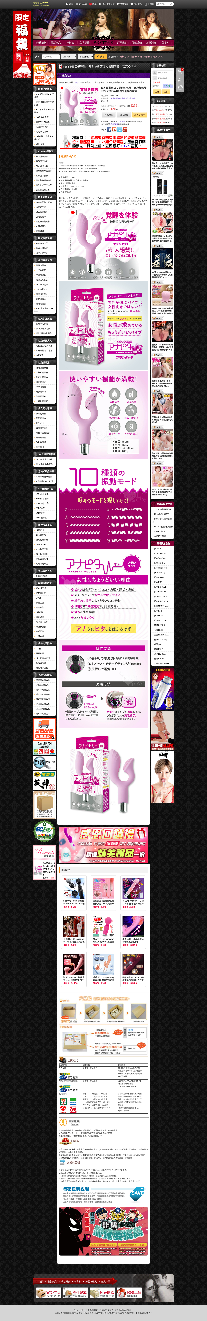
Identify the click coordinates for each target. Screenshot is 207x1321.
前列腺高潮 (40, 442)
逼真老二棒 (40, 207)
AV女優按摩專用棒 (43, 459)
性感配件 (39, 631)
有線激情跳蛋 (41, 243)
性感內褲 (39, 636)
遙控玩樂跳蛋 (41, 253)
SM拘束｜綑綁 (41, 499)
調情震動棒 (40, 217)
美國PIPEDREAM (161, 635)
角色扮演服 (40, 627)
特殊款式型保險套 (43, 185)
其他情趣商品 (41, 564)
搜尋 (102, 56)
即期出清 (39, 144)
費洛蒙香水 (40, 535)
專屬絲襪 (39, 653)
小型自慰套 (40, 270)
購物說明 (96, 4)
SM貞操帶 (39, 508)
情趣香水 (39, 530)
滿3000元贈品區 (42, 694)
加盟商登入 (91, 1281)
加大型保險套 (41, 166)
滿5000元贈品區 (42, 704)
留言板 (165, 42)
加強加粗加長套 (42, 329)
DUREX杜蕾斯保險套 (163, 527)
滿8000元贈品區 (42, 714)
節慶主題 (39, 603)
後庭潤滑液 (40, 396)
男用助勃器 (40, 304)
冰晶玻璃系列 (41, 559)
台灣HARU (158, 659)
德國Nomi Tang (160, 640)
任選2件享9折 (41, 127)
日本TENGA (159, 563)
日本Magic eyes (160, 568)
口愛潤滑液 (40, 382)
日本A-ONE (158, 577)
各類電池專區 (41, 576)
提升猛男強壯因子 (43, 333)
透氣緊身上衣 (41, 668)
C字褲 (37, 598)
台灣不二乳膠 (159, 536)
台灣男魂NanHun (161, 663)
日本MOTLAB (159, 620)
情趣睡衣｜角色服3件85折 (43, 137)
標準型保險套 (41, 156)
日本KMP (157, 611)
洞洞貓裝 (39, 607)
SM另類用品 (40, 518)
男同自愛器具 (41, 428)
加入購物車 (139, 115)
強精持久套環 (41, 324)
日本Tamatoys (159, 573)
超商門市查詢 (123, 1111)
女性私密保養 (41, 549)
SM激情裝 (39, 513)
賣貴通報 (128, 1158)
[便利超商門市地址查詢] (44, 748)
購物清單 (179, 69)
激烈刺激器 (40, 414)
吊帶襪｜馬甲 (41, 622)
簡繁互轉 (124, 4)
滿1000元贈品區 (42, 680)
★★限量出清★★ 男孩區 (44, 95)
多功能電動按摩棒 (43, 202)
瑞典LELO (158, 649)
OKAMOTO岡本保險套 (162, 520)
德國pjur (157, 644)
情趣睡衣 (39, 612)
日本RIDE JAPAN (161, 601)
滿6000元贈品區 (42, 709)
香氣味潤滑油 (41, 377)
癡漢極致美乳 (41, 294)
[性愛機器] (162, 731)
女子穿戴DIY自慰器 (43, 481)
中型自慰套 (40, 275)
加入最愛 (138, 4)
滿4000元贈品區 (42, 699)
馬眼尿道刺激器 (42, 433)
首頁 (71, 4)
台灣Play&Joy (159, 654)
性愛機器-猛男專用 (43, 346)
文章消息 (151, 42)
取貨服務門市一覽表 (102, 1108)
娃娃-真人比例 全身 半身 (43, 310)
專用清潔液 (40, 544)
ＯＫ (84, 1096)
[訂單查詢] (44, 763)
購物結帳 (83, 4)
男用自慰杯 (40, 265)
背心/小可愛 (40, 588)
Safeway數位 (159, 531)
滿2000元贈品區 (42, 690)
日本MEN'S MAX (161, 606)
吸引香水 (39, 423)
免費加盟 (110, 4)
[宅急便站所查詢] (44, 774)
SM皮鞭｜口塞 (41, 503)
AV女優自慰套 (41, 285)
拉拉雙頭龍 (40, 437)
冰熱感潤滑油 (41, 372)
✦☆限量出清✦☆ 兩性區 (44, 111)
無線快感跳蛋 (41, 248)
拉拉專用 (39, 447)
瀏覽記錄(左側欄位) (180, 88)
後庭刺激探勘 (41, 540)
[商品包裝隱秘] (44, 805)
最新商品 (56, 42)
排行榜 (70, 42)
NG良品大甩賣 (41, 117)
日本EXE (157, 582)
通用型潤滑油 (41, 368)
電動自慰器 (40, 299)
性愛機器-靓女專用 (43, 351)
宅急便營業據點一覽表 (127, 1086)
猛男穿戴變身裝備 (43, 477)
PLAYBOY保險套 (161, 514)
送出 (157, 92)
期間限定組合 (41, 132)
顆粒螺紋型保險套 (43, 171)
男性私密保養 (41, 554)
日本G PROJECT (160, 553)
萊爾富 (85, 1099)
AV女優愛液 (40, 387)
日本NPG (157, 549)
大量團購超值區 (42, 190)
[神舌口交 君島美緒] (162, 777)
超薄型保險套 (41, 161)
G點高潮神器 (40, 212)
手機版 (151, 4)
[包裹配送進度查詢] (44, 729)
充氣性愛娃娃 (41, 289)
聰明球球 (39, 231)
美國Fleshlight (159, 630)
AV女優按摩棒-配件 (43, 464)
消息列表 (65, 1281)
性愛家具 (39, 355)
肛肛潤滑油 (40, 418)
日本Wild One (159, 592)
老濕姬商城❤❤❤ (42, 4)
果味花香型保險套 (43, 180)
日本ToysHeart (159, 558)
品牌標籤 (84, 42)
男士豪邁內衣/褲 (42, 658)
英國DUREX (159, 625)
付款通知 (137, 42)
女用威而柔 (40, 226)
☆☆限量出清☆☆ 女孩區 (44, 103)
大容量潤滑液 (41, 401)
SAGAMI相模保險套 (162, 509)
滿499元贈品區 (41, 685)
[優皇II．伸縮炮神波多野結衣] (162, 689)
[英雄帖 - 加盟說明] (44, 784)
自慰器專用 (40, 392)
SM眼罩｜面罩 (41, 494)
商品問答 (108, 115)
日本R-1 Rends (159, 587)
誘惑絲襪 (39, 617)
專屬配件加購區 (42, 122)
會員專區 (105, 1281)
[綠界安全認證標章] (44, 831)
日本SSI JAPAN (160, 596)
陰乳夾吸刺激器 (42, 221)
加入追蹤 (124, 115)
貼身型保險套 (41, 176)
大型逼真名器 (41, 280)
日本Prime (158, 616)
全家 (84, 1094)
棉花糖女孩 (40, 593)
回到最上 (180, 80)
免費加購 (41, 42)
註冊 (166, 92)
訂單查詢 (122, 42)
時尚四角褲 (40, 663)
